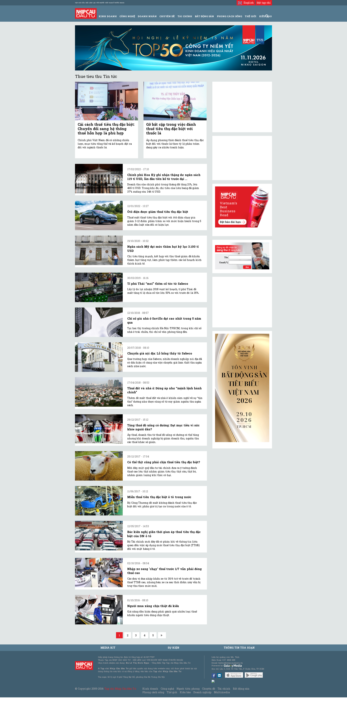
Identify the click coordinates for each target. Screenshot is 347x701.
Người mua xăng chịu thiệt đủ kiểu (153, 606)
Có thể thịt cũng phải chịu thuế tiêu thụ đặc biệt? (163, 462)
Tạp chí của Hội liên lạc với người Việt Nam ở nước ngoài (99, 3)
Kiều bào (185, 692)
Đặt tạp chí (264, 2)
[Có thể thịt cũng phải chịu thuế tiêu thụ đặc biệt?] (99, 466)
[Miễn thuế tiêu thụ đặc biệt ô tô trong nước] (99, 500)
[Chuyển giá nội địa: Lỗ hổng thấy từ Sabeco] (99, 357)
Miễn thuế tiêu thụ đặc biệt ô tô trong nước (159, 497)
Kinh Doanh (108, 16)
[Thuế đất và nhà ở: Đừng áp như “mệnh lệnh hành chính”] (99, 392)
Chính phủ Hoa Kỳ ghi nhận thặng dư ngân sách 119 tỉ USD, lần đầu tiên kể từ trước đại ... (163, 177)
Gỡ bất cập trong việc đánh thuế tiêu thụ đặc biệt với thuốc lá (171, 128)
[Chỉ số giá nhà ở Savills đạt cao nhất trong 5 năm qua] (99, 322)
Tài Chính (184, 16)
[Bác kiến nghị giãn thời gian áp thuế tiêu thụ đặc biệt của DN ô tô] (99, 535)
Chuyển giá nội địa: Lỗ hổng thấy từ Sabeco (159, 353)
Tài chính (224, 688)
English (248, 2)
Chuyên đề (167, 16)
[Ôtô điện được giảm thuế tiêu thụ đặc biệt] (99, 215)
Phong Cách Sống (229, 16)
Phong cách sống (153, 692)
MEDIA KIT (107, 647)
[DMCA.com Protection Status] (213, 681)
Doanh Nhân (147, 16)
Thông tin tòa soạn (239, 647)
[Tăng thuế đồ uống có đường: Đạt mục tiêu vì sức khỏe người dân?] (99, 429)
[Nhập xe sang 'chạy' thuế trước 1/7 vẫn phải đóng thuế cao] (99, 572)
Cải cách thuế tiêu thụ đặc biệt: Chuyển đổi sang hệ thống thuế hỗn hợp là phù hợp (106, 128)
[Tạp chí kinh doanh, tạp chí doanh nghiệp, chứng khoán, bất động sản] (86, 13)
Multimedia (222, 692)
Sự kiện (173, 647)
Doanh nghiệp (202, 692)
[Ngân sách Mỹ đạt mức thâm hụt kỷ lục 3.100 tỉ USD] (99, 250)
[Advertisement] (242, 302)
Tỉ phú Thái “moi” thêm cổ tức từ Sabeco (157, 283)
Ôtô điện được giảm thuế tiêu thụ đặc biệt (157, 212)
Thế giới (250, 16)
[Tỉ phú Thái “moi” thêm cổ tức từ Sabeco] (99, 287)
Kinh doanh (150, 688)
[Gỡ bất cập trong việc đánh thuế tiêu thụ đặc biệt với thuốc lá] (175, 101)
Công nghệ (167, 688)
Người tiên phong (188, 688)
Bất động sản (204, 16)
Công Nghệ (127, 16)
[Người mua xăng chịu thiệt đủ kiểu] (99, 609)
